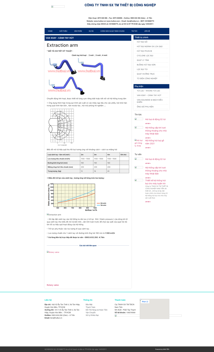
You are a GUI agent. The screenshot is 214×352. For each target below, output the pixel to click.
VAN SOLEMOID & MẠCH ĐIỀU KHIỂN (150, 101)
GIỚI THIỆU (63, 31)
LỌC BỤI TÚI (142, 69)
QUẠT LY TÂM (143, 60)
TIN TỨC (134, 31)
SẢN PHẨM (78, 31)
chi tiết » (148, 123)
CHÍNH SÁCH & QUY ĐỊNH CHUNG (112, 31)
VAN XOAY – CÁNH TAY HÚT (149, 95)
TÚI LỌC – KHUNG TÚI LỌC (148, 91)
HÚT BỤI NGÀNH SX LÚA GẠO (150, 46)
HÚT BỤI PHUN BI (144, 51)
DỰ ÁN (91, 31)
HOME (50, 31)
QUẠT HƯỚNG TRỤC (146, 74)
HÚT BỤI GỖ (142, 42)
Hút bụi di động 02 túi (155, 119)
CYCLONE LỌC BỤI (145, 55)
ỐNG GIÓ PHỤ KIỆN (145, 107)
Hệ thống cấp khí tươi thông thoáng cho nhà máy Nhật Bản (156, 131)
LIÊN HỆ (147, 31)
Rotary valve (53, 285)
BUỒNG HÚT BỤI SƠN (146, 65)
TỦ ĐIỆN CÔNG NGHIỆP (147, 78)
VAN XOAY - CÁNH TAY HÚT (60, 37)
